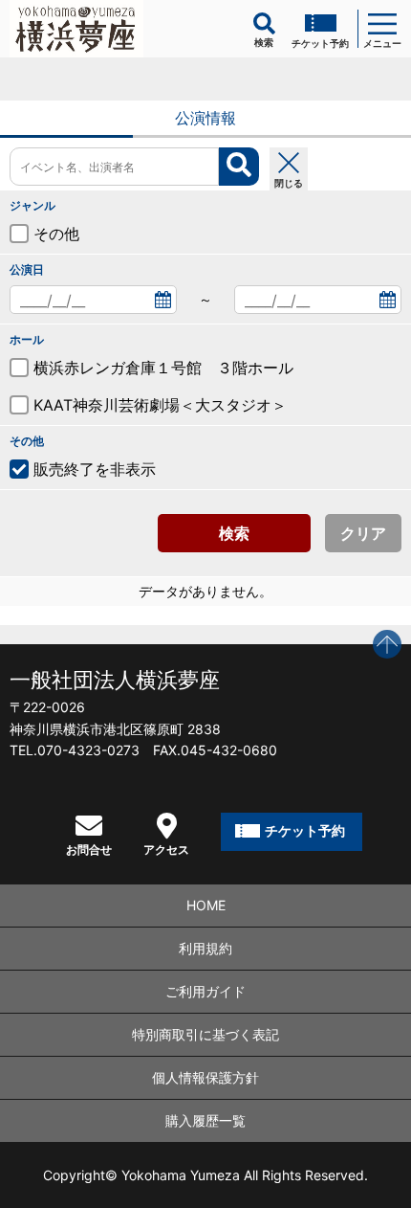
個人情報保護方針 (205, 1077)
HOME (206, 905)
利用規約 (205, 948)
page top (387, 644)
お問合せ (89, 849)
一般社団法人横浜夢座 (115, 679)
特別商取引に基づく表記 (205, 1034)
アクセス (166, 849)
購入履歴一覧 (205, 1120)
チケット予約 (320, 42)
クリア (363, 533)
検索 (234, 533)
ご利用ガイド (205, 991)
